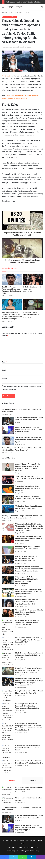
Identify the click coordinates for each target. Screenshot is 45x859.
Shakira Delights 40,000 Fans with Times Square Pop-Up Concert (28, 548)
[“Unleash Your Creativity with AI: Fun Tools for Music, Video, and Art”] (8, 421)
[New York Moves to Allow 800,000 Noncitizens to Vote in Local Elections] (8, 767)
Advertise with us (32, 847)
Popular (33, 780)
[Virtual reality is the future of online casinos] (8, 801)
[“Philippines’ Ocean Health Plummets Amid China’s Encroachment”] (8, 509)
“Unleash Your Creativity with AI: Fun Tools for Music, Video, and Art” (29, 419)
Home (5, 12)
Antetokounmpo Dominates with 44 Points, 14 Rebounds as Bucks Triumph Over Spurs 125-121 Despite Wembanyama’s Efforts (29, 681)
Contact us (21, 847)
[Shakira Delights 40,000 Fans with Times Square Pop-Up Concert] (8, 550)
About (14, 847)
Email (4, 370)
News (11, 12)
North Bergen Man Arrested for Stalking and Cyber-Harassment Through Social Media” (27, 622)
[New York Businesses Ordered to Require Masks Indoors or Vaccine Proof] (8, 751)
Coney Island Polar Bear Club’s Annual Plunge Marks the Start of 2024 (29, 692)
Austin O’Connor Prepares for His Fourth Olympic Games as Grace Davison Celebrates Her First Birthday (27, 467)
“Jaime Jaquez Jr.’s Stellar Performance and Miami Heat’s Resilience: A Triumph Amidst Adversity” (26, 580)
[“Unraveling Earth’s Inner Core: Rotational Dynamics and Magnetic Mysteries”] (8, 489)
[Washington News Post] (14, 6)
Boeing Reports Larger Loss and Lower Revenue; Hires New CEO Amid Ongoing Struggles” (29, 429)
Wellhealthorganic (23, 851)
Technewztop (34, 851)
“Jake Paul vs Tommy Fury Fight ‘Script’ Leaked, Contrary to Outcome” (29, 478)
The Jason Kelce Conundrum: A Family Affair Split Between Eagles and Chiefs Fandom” (29, 612)
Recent (12, 780)
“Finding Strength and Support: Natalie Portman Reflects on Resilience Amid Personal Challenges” (12, 315)
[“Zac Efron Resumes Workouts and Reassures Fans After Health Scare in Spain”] (12, 279)
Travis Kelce (6, 76)
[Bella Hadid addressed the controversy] (33, 279)
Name (4, 362)
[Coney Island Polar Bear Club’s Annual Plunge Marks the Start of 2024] (8, 695)
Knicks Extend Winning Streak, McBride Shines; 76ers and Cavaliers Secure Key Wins (26, 558)
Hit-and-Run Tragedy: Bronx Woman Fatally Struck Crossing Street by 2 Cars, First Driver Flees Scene (28, 670)
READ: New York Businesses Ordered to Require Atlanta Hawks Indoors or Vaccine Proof (28, 655)
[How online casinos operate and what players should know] (8, 790)
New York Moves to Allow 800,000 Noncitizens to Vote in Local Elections (29, 762)
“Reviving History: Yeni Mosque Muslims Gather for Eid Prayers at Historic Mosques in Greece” (22, 517)
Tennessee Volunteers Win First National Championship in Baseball (28, 497)
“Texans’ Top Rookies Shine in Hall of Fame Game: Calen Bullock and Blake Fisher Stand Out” (22, 449)
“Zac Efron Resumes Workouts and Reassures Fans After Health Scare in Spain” (11, 290)
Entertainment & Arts (21, 12)
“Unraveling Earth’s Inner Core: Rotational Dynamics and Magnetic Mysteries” (27, 488)
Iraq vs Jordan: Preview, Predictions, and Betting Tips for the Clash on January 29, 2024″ (28, 640)
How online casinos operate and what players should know (29, 788)
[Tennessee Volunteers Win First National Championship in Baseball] (8, 499)
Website (4, 378)
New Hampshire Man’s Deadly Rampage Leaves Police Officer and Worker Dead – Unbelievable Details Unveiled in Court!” (28, 727)
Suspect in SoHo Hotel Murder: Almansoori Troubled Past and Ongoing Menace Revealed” (26, 602)
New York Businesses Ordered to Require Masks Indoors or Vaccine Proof (27, 748)
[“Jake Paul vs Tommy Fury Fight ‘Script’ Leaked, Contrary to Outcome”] (8, 480)
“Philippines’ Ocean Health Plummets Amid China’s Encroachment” (28, 507)
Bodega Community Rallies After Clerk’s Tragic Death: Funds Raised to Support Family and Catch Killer (29, 569)
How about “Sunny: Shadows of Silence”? (31, 313)
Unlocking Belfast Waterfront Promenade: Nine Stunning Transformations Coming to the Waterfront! (27, 707)
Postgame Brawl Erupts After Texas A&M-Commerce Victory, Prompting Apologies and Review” (28, 591)
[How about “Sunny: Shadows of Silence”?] (33, 304)
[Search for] (42, 7)
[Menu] (3, 7)
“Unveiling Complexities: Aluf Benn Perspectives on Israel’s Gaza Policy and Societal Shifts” (28, 538)
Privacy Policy (10, 851)
